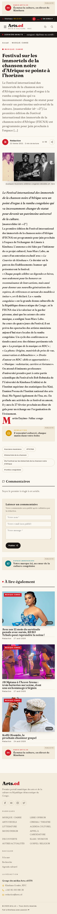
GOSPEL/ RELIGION (40, 844)
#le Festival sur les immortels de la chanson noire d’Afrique (25, 462)
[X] (24, 803)
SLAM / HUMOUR (39, 839)
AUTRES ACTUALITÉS (13, 844)
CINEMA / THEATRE (40, 822)
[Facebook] (4, 803)
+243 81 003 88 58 (14, 890)
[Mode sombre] (45, 27)
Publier (11, 546)
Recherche (7, 862)
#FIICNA (30, 449)
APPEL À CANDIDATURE (38, 833)
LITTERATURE (9, 827)
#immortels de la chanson (15, 455)
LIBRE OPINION (38, 818)
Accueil (5, 43)
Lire (50, 638)
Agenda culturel (9, 867)
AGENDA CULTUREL (40, 827)
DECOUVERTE (9, 839)
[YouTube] (11, 803)
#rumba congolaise (12, 470)
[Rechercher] (52, 27)
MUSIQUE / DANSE (20, 43)
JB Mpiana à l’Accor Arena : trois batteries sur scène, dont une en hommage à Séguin (21, 685)
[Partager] (52, 142)
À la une (6, 858)
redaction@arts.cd (13, 895)
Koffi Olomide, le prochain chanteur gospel (19, 736)
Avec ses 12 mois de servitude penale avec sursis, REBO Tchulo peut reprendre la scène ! (23, 632)
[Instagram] (17, 803)
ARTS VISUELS (9, 822)
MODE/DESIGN (10, 831)
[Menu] (5, 27)
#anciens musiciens (12, 449)
